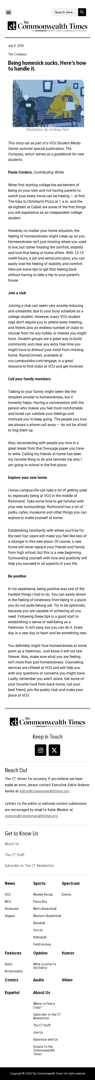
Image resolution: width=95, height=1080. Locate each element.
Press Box (40, 901)
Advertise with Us (45, 1039)
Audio (38, 980)
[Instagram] (40, 750)
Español (12, 992)
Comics (11, 980)
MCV (8, 901)
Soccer (38, 930)
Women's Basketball (47, 916)
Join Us (38, 1032)
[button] (8, 12)
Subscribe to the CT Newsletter (47, 1016)
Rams (8, 964)
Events (66, 894)
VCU (8, 894)
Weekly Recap (43, 894)
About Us (12, 843)
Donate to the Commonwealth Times (44, 1050)
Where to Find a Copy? (44, 1005)
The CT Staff (14, 854)
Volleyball (39, 937)
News (10, 883)
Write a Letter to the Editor (44, 966)
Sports (39, 883)
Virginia (10, 916)
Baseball (39, 923)
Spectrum (71, 883)
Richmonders (14, 971)
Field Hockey (42, 944)
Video (67, 980)
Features (13, 953)
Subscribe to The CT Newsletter (29, 865)
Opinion (40, 953)
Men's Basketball (44, 908)
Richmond (11, 908)
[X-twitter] (54, 750)
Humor (68, 953)
